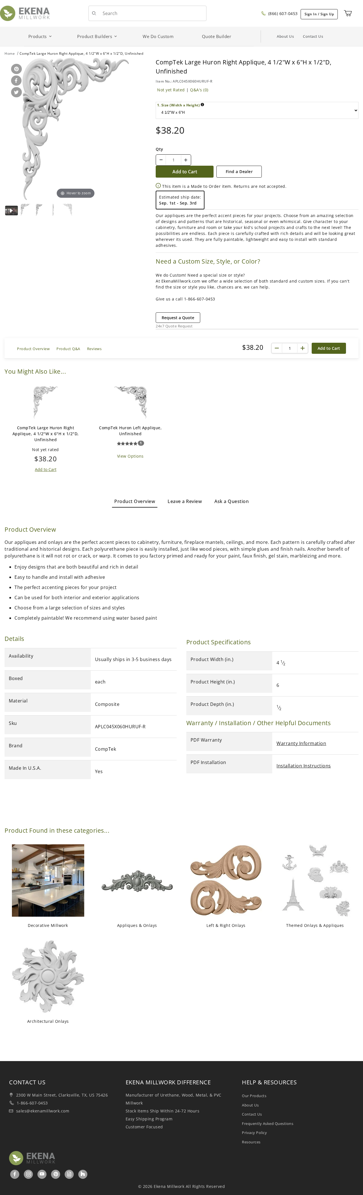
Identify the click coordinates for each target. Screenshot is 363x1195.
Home (10, 53)
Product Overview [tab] (134, 501)
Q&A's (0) (199, 89)
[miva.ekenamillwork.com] (25, 13)
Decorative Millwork (48, 925)
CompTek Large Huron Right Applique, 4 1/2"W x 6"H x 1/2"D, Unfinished (45, 433)
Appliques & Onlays (137, 925)
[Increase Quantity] (185, 160)
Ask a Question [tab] (231, 501)
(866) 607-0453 (282, 13)
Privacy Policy (254, 1132)
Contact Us (313, 36)
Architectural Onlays (48, 1021)
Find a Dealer (239, 171)
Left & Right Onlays (226, 925)
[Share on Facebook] (15, 81)
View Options (130, 456)
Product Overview (33, 348)
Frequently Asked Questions (267, 1123)
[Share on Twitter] (15, 92)
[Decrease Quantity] (161, 160)
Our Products (254, 1095)
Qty (159, 149)
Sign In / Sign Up (319, 14)
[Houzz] (82, 1174)
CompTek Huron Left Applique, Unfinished (130, 430)
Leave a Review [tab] (185, 501)
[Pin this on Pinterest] (15, 69)
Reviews (94, 348)
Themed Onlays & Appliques (315, 925)
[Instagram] (29, 1174)
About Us (285, 36)
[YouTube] (42, 1174)
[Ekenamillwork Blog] (69, 1174)
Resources (251, 1141)
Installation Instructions (304, 766)
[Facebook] (15, 1174)
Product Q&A (68, 348)
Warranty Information (301, 743)
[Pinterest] (56, 1174)
